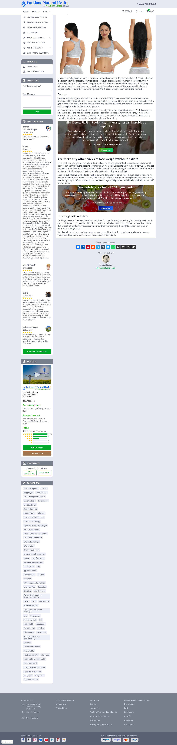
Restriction (129, 712)
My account (61, 704)
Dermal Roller (41, 492)
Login (140, 11)
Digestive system (31, 679)
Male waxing (35, 616)
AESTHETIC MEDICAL (36, 37)
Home (26, 11)
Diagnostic (39, 675)
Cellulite (44, 488)
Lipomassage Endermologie (35, 525)
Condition (128, 720)
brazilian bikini (30, 505)
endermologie (29, 501)
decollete (27, 591)
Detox (26, 601)
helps (78, 223)
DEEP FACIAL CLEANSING (38, 53)
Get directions (37, 453)
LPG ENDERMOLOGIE (36, 42)
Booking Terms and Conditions (103, 712)
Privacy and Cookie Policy (101, 724)
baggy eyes (28, 492)
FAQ (126, 708)
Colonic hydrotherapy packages (33, 610)
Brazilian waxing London (34, 517)
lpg (38, 566)
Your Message (29, 94)
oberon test (41, 632)
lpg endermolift (30, 570)
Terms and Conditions (99, 716)
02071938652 (29, 401)
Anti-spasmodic (30, 620)
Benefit (127, 716)
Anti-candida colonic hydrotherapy (32, 637)
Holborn (27, 642)
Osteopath (40, 624)
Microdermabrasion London (35, 533)
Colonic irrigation (31, 488)
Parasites (42, 587)
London (40, 574)
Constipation (29, 566)
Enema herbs (29, 628)
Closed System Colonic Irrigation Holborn (33, 596)
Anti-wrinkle (29, 651)
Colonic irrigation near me (34, 667)
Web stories (95, 720)
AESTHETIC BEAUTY (35, 48)
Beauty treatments (31, 550)
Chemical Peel (29, 587)
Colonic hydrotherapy (33, 537)
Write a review (37, 447)
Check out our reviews (37, 351)
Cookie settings (7, 742)
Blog (45, 11)
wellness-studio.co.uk (105, 268)
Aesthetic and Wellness (33, 562)
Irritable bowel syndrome (34, 554)
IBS (40, 620)
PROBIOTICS (32, 66)
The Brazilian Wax (31, 655)
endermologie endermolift (35, 659)
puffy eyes (28, 675)
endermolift (28, 624)
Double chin (43, 501)
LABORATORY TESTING (37, 17)
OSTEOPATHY (33, 32)
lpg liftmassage (38, 558)
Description (129, 704)
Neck (34, 601)
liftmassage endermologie (34, 583)
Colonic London (30, 509)
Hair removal (44, 601)
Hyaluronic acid (30, 663)
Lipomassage (29, 513)
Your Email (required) (32, 86)
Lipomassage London (32, 671)
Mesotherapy (29, 574)
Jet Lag (26, 558)
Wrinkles (27, 578)
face (25, 616)
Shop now (44, 473)
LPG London (29, 546)
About (35, 11)
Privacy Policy (61, 708)
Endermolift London (32, 646)
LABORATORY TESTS (35, 71)
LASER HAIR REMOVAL (36, 27)
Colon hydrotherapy (32, 521)
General (93, 704)
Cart (151, 11)
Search (128, 11)
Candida (40, 628)
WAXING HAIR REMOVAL (37, 22)
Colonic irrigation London (34, 496)
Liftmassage (29, 632)
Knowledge (95, 708)
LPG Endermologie (31, 542)
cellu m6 (41, 513)
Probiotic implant (31, 605)
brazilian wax (39, 591)
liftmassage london (31, 529)
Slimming (45, 655)
